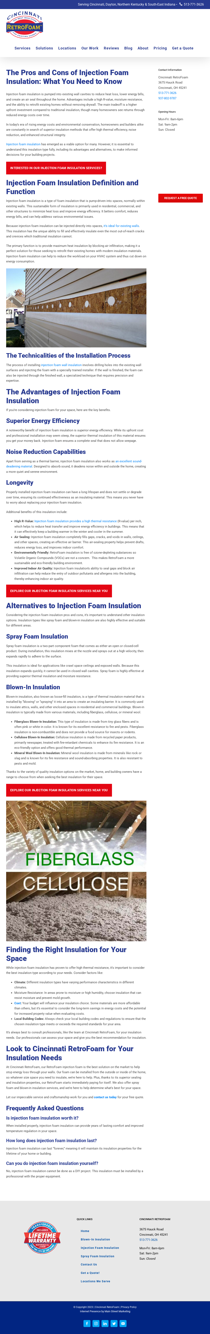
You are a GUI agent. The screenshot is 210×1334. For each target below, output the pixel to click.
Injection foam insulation (23, 144)
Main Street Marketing (117, 1311)
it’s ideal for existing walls (121, 226)
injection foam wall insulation (61, 365)
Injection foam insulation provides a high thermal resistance (75, 521)
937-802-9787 (167, 98)
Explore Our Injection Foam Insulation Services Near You (59, 591)
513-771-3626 (194, 4)
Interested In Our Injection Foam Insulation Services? (56, 168)
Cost (17, 1003)
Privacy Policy (129, 1307)
